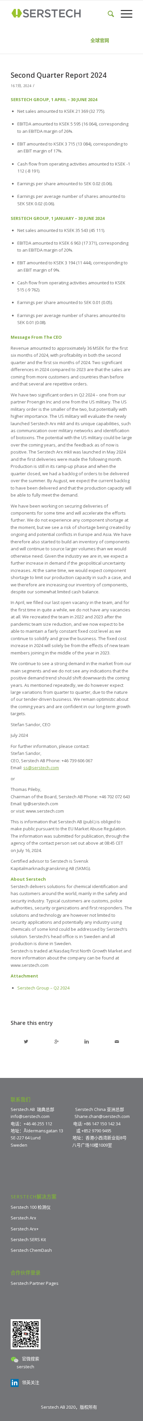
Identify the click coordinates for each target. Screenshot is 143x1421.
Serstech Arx (23, 1218)
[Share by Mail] (117, 1041)
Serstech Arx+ (25, 1229)
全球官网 (99, 40)
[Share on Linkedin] (87, 1041)
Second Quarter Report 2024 (58, 75)
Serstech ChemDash (31, 1250)
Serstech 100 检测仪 (31, 1207)
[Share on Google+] (57, 1041)
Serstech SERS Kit (28, 1239)
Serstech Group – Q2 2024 (43, 988)
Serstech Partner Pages (35, 1283)
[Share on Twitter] (26, 1041)
